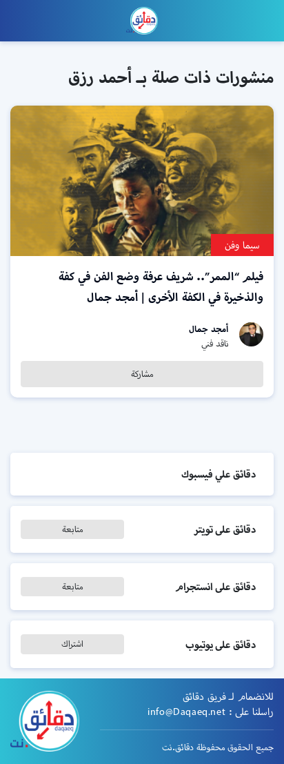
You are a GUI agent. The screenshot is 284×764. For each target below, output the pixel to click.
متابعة (72, 529)
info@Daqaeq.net (186, 711)
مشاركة (142, 374)
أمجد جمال (209, 329)
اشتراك (72, 643)
